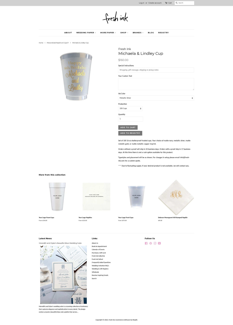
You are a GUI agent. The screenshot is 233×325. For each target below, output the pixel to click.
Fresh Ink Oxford (97, 259)
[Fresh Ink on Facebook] (146, 244)
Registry (163, 33)
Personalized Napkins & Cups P (58, 43)
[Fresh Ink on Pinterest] (150, 244)
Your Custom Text (125, 76)
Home (41, 43)
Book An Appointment (99, 246)
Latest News (45, 238)
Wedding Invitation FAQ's (100, 266)
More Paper (107, 33)
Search (94, 278)
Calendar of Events (98, 249)
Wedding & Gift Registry (100, 269)
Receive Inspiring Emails (100, 275)
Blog (151, 33)
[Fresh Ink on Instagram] (155, 244)
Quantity (121, 115)
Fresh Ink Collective (98, 256)
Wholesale (95, 272)
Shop (123, 33)
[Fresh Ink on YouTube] (159, 244)
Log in (141, 3)
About (68, 33)
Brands (137, 33)
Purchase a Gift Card (99, 253)
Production (122, 104)
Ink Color (121, 94)
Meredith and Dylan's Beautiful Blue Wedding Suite (60, 243)
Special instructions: (126, 66)
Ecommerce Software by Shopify (126, 320)
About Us (95, 243)
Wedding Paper (85, 33)
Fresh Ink (112, 320)
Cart (170, 3)
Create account (155, 3)
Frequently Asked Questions (101, 262)
